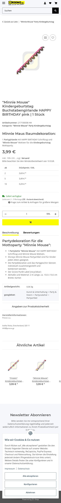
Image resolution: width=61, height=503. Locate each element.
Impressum (10, 468)
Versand (25, 158)
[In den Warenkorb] (4, 30)
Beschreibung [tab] (10, 232)
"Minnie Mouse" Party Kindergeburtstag (32, 125)
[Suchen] (55, 11)
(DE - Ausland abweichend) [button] (33, 199)
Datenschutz (24, 468)
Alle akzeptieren (30, 476)
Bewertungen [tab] (31, 232)
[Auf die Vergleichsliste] (45, 37)
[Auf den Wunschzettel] (53, 37)
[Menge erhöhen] (55, 214)
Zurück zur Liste (11, 21)
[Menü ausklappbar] (3, 2)
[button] (45, 3)
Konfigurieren (30, 484)
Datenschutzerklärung (18, 424)
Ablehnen (30, 492)
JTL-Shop (35, 499)
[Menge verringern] (5, 214)
